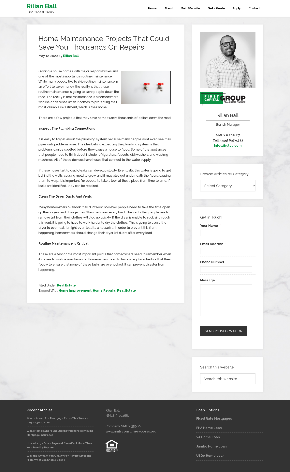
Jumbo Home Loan (211, 446)
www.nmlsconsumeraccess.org (131, 431)
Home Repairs (104, 290)
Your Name (210, 226)
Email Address (213, 244)
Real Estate (66, 285)
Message (207, 280)
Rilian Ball (42, 6)
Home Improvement (75, 290)
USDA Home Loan (210, 456)
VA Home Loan (208, 437)
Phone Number (212, 262)
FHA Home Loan (209, 428)
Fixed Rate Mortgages (214, 418)
